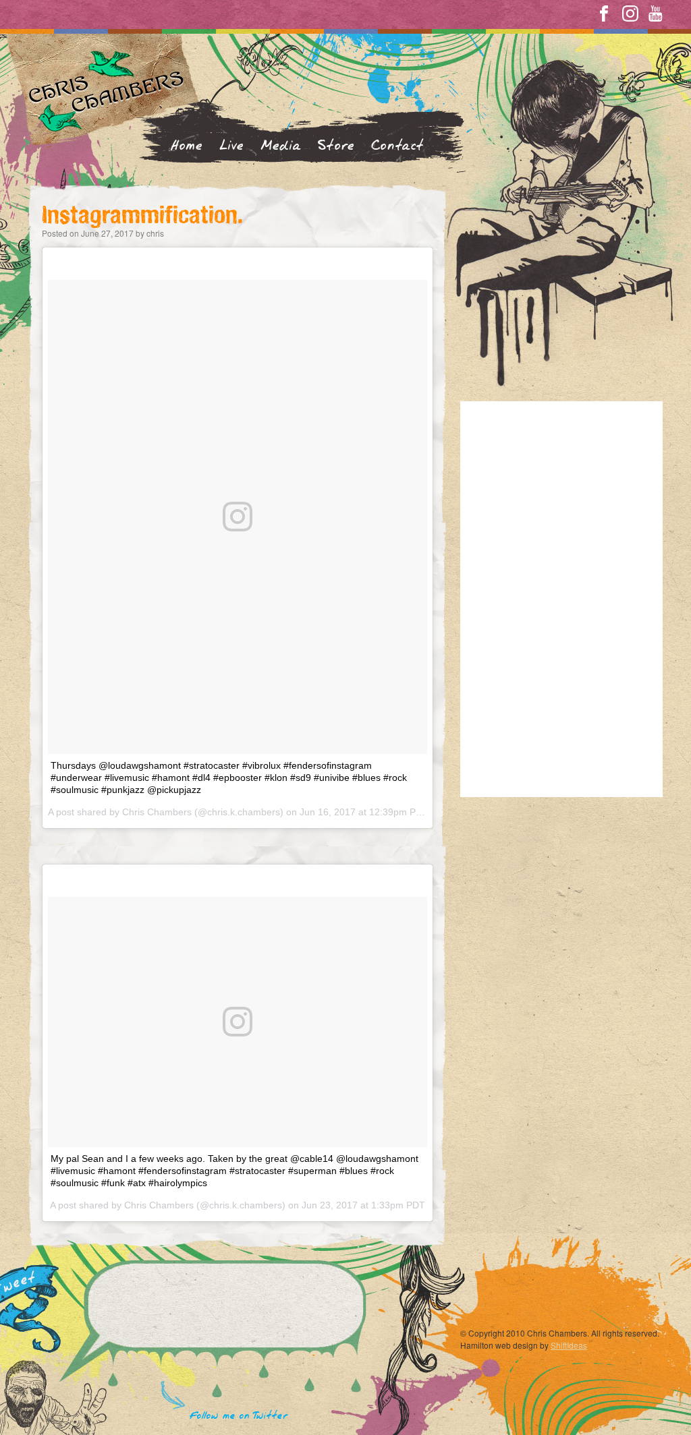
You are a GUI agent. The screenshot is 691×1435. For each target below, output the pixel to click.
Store (336, 146)
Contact (397, 146)
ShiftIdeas (569, 1345)
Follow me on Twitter (238, 1416)
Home (187, 146)
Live (231, 146)
